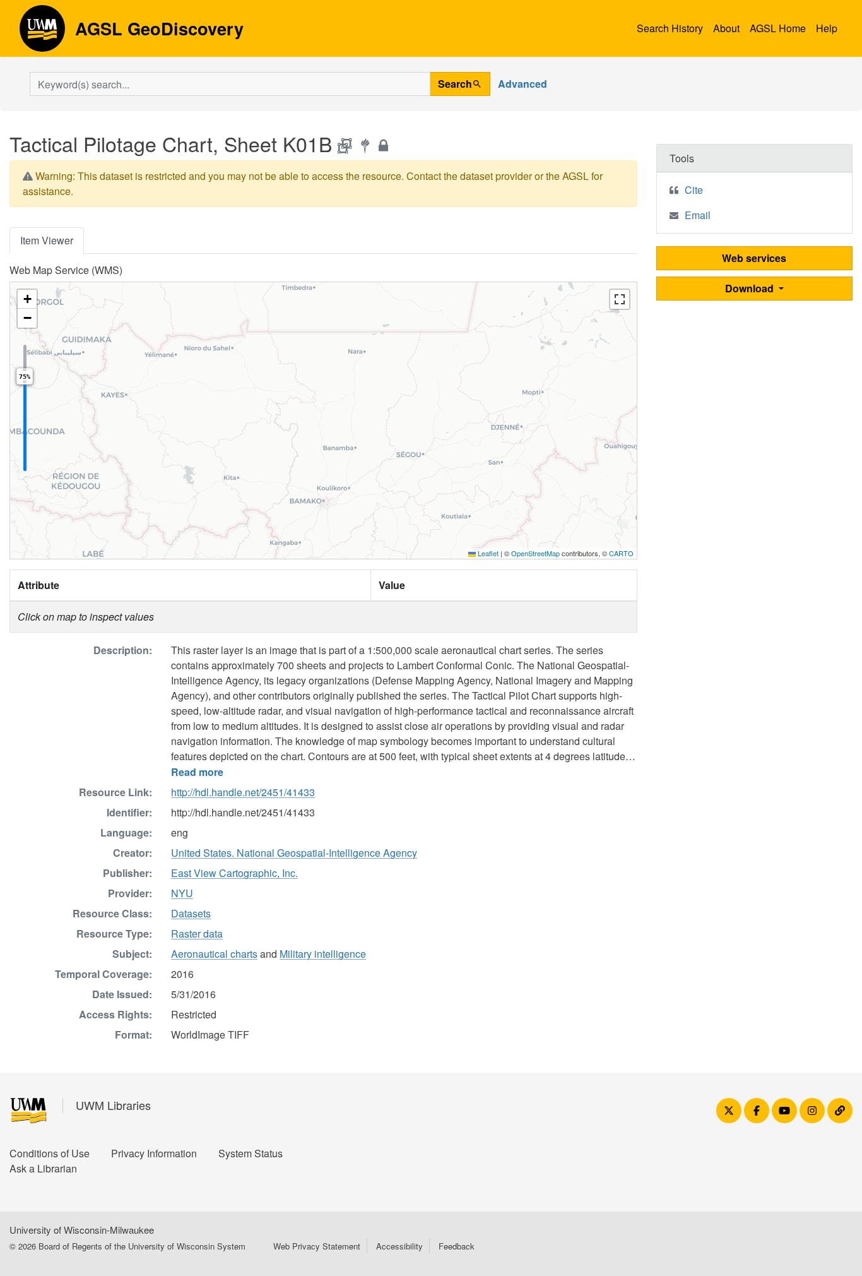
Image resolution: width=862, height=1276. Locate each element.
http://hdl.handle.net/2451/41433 (243, 792)
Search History (670, 28)
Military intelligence (323, 953)
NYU (182, 893)
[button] (27, 299)
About (726, 28)
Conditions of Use (49, 1153)
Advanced (522, 83)
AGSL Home (778, 28)
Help (826, 28)
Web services (754, 258)
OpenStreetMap (535, 553)
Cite (694, 189)
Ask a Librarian (43, 1168)
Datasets (191, 913)
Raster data (197, 933)
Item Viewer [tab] (46, 240)
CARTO (621, 553)
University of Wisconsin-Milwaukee (81, 1229)
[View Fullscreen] (619, 299)
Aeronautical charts (214, 953)
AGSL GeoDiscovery (42, 33)
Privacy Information (154, 1153)
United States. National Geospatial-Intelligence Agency (294, 852)
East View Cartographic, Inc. (234, 873)
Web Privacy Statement (316, 1246)
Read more (197, 772)
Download (750, 288)
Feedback (457, 1246)
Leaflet (487, 553)
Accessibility (399, 1246)
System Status (250, 1153)
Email (698, 215)
